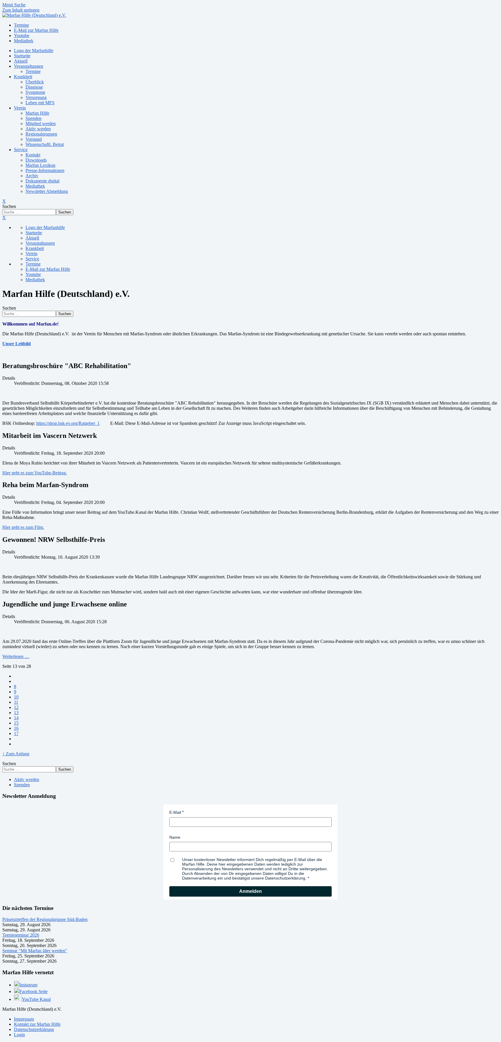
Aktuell (21, 61)
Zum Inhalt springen (20, 10)
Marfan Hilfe (37, 113)
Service (21, 149)
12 (16, 707)
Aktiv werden (38, 128)
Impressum (24, 1019)
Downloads (36, 160)
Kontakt (33, 154)
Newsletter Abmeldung (47, 191)
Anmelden (250, 891)
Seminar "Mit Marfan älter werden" (34, 950)
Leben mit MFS (40, 102)
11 (16, 702)
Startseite (22, 55)
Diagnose (34, 87)
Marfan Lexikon (40, 165)
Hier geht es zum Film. (23, 527)
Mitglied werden (41, 123)
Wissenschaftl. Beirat (45, 144)
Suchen (9, 206)
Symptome (35, 92)
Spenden (33, 118)
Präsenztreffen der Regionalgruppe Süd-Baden (45, 919)
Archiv (32, 175)
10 (16, 696)
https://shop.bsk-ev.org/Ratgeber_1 (68, 423)
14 (16, 717)
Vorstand (34, 139)
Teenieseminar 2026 (20, 935)
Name (174, 837)
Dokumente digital (42, 180)
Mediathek (35, 186)
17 (16, 733)
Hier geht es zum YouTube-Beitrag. (34, 472)
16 (16, 728)
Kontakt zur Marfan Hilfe (37, 1024)
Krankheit (23, 76)
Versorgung (36, 97)
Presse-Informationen (45, 170)
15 (16, 723)
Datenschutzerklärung (34, 1029)
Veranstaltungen (28, 66)
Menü (8, 4)
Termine (33, 71)
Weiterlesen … (15, 656)
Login (19, 1034)
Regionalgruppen (41, 133)
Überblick (35, 81)
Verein (20, 107)
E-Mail (175, 812)
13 (16, 712)
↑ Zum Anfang (15, 753)
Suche (20, 4)
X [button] (4, 217)
